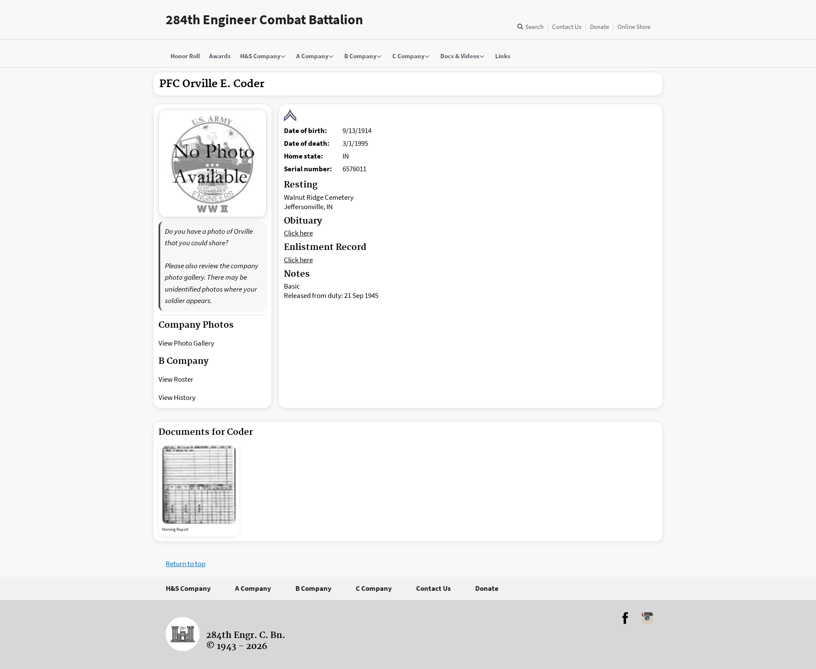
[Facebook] (625, 618)
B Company (313, 588)
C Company (374, 588)
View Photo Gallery (186, 343)
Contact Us (566, 27)
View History (177, 397)
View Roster (176, 379)
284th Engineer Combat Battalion (264, 19)
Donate (599, 27)
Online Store (634, 27)
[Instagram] (647, 618)
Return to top (185, 563)
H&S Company (188, 588)
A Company (253, 588)
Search (534, 26)
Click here (298, 233)
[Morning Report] (199, 484)
